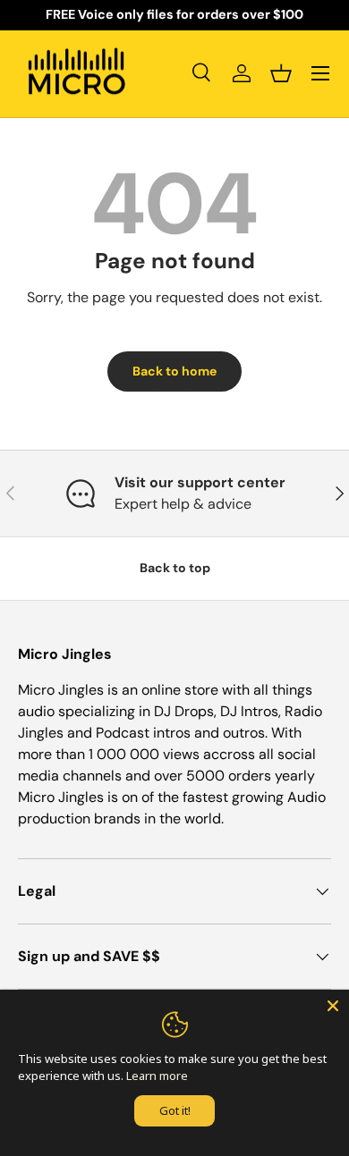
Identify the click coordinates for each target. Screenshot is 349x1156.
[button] (281, 73)
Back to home (174, 371)
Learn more (157, 1075)
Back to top (175, 568)
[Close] (333, 1006)
